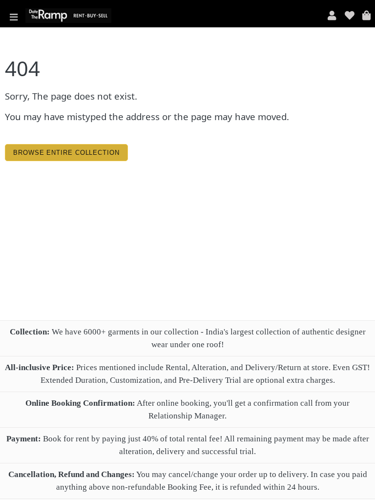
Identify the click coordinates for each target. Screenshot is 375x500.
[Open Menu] (13, 15)
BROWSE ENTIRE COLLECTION (66, 152)
